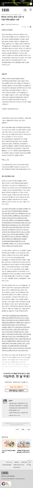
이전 (17, 429)
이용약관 (16, 462)
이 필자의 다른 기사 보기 (14, 415)
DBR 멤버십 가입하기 (16, 390)
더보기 (22, 26)
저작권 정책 (24, 462)
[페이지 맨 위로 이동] (28, 461)
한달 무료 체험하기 (16, 387)
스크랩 (28, 26)
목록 (23, 429)
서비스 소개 (9, 462)
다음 (28, 429)
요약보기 (30, 26)
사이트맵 (28, 464)
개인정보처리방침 (6, 464)
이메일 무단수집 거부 (18, 464)
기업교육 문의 (16, 467)
